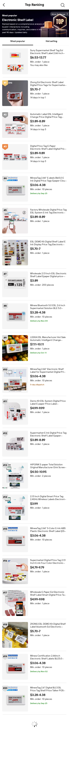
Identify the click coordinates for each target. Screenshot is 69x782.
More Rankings (58, 14)
